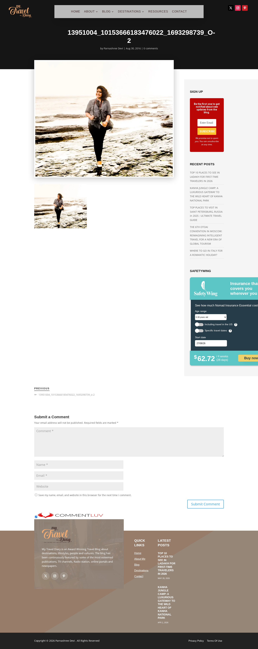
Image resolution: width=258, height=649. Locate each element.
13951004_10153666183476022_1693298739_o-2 (67, 394)
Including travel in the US (218, 324)
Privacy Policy (196, 640)
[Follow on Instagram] (238, 8)
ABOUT (89, 11)
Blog (136, 564)
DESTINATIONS (129, 11)
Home (137, 553)
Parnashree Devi (113, 48)
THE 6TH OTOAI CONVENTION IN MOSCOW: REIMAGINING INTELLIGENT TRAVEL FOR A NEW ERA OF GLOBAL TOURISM (206, 235)
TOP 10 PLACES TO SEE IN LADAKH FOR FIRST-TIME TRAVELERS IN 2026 (205, 177)
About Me (139, 558)
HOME (75, 11)
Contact (138, 576)
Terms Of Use (214, 640)
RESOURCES (158, 11)
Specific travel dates (216, 330)
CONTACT (179, 11)
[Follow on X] (231, 8)
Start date (200, 337)
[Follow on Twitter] (45, 576)
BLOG (106, 11)
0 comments (151, 48)
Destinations (141, 570)
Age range (201, 311)
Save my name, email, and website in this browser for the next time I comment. (84, 495)
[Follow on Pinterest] (245, 8)
